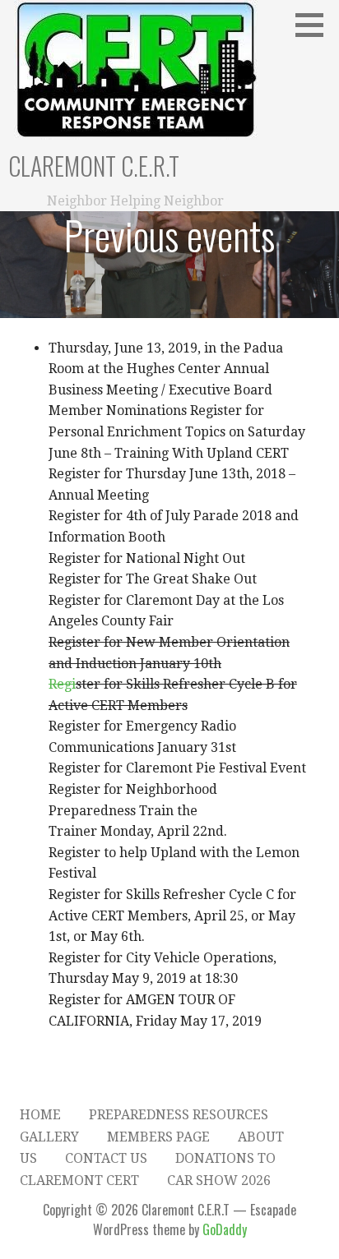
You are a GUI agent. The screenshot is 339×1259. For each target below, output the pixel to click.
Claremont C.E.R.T (93, 165)
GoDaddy (224, 1229)
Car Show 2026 (219, 1180)
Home (40, 1115)
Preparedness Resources (178, 1115)
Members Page (158, 1137)
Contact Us (106, 1158)
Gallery (49, 1137)
